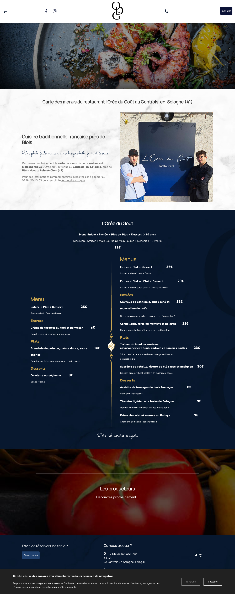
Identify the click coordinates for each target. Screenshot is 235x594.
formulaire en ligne (73, 180)
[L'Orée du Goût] (5, 11)
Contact (226, 10)
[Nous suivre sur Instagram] (54, 11)
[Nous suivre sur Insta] (200, 555)
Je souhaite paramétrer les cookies (60, 587)
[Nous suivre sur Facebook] (46, 11)
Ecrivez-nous (31, 555)
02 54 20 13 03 (32, 180)
